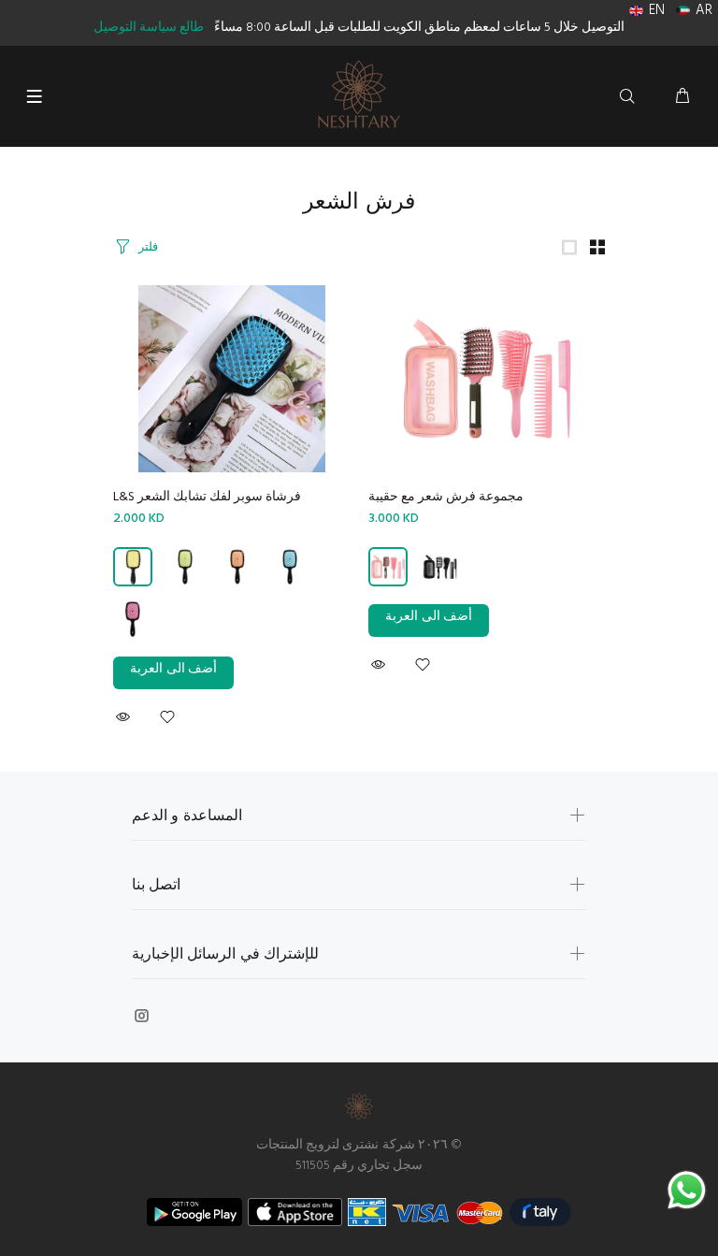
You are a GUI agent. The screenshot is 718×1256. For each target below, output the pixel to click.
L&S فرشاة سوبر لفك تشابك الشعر (207, 497)
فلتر (148, 247)
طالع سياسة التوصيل (148, 27)
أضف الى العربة (173, 669)
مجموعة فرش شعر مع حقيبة (446, 497)
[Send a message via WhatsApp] (687, 1190)
